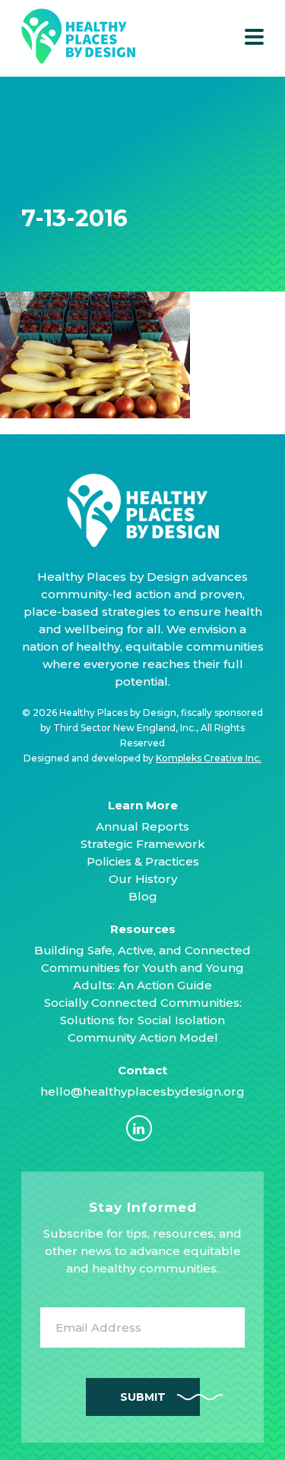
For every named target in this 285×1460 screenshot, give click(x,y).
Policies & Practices (143, 861)
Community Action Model (143, 1037)
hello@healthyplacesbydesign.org (142, 1091)
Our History (143, 879)
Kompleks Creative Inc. (208, 758)
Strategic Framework (143, 844)
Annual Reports (142, 826)
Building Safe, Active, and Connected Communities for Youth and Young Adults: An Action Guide (142, 967)
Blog (142, 896)
